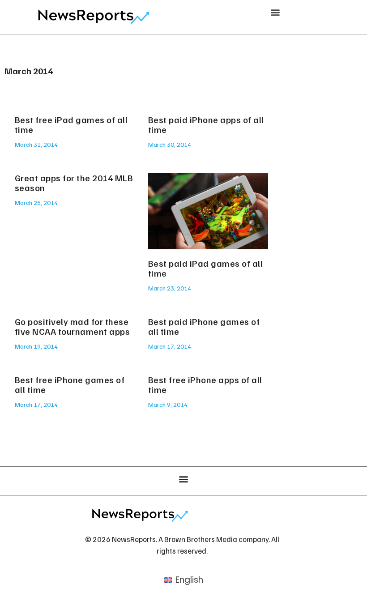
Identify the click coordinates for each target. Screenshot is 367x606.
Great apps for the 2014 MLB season (74, 182)
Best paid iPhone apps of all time (206, 124)
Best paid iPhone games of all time (204, 326)
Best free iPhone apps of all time (205, 384)
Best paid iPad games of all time (205, 268)
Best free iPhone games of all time (70, 384)
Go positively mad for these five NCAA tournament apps (72, 326)
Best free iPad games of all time (71, 124)
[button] (275, 11)
